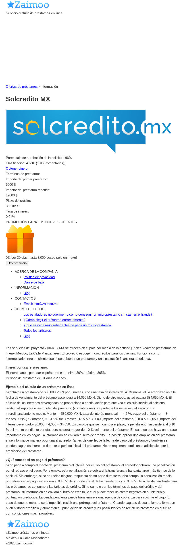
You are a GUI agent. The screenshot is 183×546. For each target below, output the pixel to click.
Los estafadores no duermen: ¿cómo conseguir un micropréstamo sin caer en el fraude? (88, 314)
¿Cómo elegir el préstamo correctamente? (54, 320)
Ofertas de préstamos (22, 86)
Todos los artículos (37, 330)
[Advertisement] (91, 50)
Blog (27, 293)
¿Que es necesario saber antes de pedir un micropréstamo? (67, 325)
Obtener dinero (16, 168)
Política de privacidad (39, 277)
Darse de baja (34, 282)
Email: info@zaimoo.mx (41, 304)
